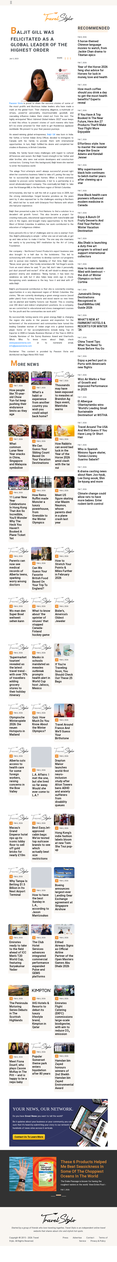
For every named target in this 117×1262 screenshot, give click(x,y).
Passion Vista (16, 103)
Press (65, 1257)
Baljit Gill (51, 134)
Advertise (77, 1257)
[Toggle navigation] (11, 2)
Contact (90, 1257)
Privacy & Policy (98, 1260)
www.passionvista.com (20, 343)
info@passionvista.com (20, 346)
